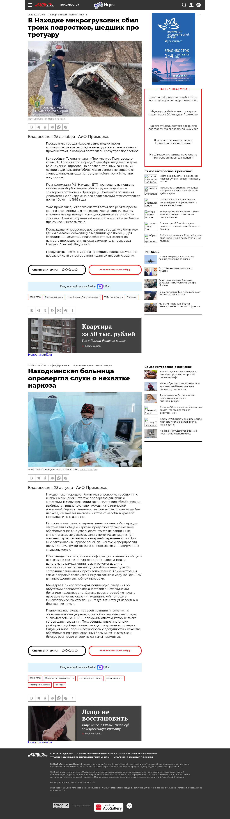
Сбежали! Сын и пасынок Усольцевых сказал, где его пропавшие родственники (181, 410)
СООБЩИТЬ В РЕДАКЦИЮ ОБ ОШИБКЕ (133, 757)
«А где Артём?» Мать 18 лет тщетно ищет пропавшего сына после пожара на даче (179, 214)
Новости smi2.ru (40, 354)
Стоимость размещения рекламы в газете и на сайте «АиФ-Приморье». (117, 753)
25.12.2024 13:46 (36, 14)
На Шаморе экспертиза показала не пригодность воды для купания (173, 156)
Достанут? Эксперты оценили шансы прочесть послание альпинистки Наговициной (181, 422)
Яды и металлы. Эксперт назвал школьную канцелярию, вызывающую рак (177, 398)
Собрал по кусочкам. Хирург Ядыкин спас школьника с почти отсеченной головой (181, 238)
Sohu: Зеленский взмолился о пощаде (175, 269)
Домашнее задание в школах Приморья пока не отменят (173, 142)
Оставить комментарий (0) (115, 270)
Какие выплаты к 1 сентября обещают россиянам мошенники (180, 293)
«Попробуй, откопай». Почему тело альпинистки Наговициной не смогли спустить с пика (180, 386)
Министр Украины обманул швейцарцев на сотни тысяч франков (180, 305)
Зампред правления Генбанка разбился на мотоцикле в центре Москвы (177, 283)
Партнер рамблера (81, 805)
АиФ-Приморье (88, 469)
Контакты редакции (61, 753)
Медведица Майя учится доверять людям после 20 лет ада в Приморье (173, 113)
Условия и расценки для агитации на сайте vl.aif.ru (80, 757)
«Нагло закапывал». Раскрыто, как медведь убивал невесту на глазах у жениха (180, 178)
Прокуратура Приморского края (46, 118)
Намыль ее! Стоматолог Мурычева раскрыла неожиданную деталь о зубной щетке (179, 190)
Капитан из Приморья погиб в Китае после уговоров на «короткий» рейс (173, 99)
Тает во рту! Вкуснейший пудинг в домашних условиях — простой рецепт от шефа (179, 374)
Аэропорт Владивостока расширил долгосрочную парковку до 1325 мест (173, 127)
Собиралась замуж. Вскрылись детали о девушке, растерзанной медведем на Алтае (178, 202)
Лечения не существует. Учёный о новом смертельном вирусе (178, 432)
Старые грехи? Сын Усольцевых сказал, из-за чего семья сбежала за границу (180, 226)
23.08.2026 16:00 (37, 365)
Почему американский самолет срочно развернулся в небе (176, 257)
